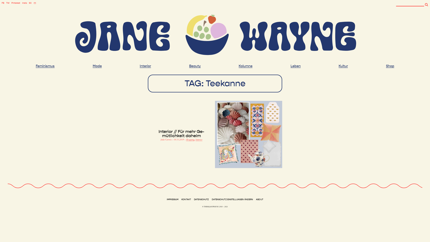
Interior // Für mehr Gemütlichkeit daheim (181, 134)
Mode (97, 66)
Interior (145, 66)
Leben (296, 66)
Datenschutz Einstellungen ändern (232, 199)
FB (3, 3)
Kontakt (186, 199)
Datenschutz (201, 199)
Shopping (190, 140)
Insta (24, 3)
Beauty (195, 66)
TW (8, 3)
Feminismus (45, 66)
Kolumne (245, 66)
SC (30, 3)
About (259, 199)
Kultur (343, 66)
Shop (390, 66)
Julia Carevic (166, 140)
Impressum (172, 199)
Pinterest (15, 3)
